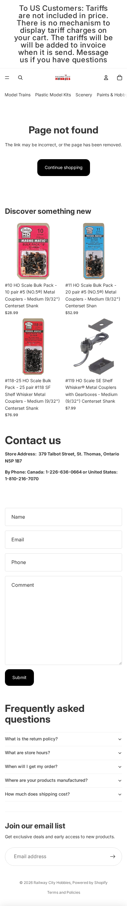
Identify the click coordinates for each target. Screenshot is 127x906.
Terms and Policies (63, 892)
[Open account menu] (106, 77)
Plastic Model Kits (53, 94)
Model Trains (18, 94)
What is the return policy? (31, 738)
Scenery (84, 94)
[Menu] (7, 78)
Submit (19, 677)
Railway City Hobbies (52, 882)
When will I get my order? (31, 766)
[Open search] (20, 77)
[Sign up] (112, 856)
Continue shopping (64, 167)
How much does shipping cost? (37, 794)
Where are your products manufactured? (46, 780)
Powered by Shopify (90, 882)
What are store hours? (27, 752)
